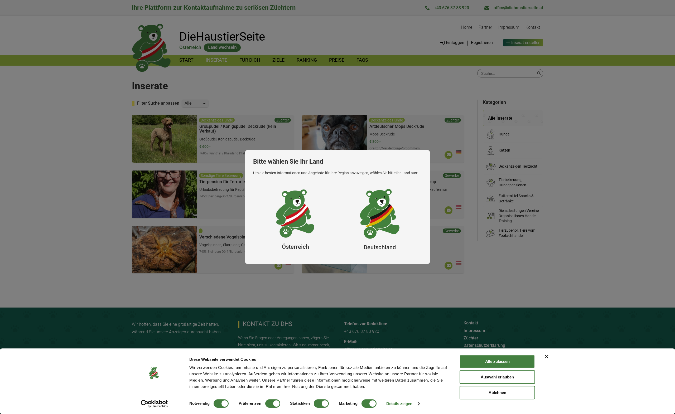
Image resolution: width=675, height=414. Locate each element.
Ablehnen (497, 392)
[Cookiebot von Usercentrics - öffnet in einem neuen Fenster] (154, 404)
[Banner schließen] (546, 356)
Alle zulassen (497, 361)
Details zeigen (399, 403)
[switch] (272, 403)
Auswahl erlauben (497, 377)
